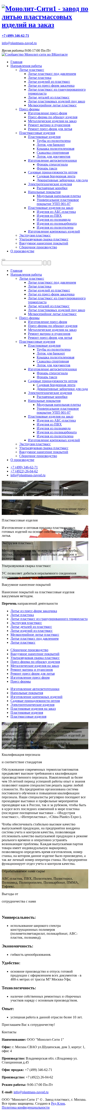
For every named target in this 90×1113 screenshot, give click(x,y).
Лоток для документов (53, 156)
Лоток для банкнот (51, 145)
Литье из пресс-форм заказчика (51, 85)
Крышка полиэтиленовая (55, 148)
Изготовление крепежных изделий (54, 231)
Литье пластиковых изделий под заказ (56, 101)
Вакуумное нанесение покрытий (43, 243)
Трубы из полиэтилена (54, 141)
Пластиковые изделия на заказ (50, 208)
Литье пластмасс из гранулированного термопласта (49, 619)
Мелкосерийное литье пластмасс (52, 105)
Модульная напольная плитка (59, 196)
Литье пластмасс (31, 70)
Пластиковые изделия (44, 137)
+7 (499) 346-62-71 (15, 35)
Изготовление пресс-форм (47, 113)
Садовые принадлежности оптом (52, 172)
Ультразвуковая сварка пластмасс (43, 239)
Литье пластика (39, 78)
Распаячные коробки (52, 188)
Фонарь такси (47, 168)
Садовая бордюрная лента (56, 176)
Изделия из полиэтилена (55, 227)
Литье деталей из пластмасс (48, 97)
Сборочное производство (38, 247)
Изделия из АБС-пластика (56, 212)
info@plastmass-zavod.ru (19, 43)
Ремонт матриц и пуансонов (49, 125)
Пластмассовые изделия (37, 133)
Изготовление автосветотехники (52, 160)
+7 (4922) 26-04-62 (24, 471)
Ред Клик (58, 1103)
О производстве (22, 251)
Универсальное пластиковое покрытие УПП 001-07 (58, 202)
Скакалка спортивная (53, 152)
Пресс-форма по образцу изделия (52, 117)
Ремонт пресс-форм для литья (50, 129)
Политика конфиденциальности (26, 1107)
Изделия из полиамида (54, 219)
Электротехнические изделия (50, 184)
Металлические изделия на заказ (52, 121)
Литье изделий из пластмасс (49, 81)
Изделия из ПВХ (49, 215)
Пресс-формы (29, 109)
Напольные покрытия (44, 192)
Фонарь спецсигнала (52, 164)
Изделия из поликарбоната (57, 223)
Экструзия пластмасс (35, 235)
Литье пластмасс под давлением (52, 74)
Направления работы (26, 66)
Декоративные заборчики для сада (62, 180)
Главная (16, 62)
